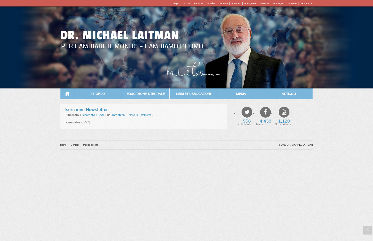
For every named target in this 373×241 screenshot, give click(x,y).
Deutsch (223, 3)
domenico (118, 115)
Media (241, 94)
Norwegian (278, 3)
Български (306, 3)
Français (236, 3)
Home (67, 93)
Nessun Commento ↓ (141, 115)
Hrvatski (292, 3)
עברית (187, 3)
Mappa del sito (90, 144)
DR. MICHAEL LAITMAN (119, 35)
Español (211, 3)
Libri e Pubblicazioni (193, 94)
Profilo (98, 94)
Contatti (75, 144)
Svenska (264, 3)
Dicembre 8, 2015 (94, 115)
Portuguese (250, 3)
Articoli (289, 94)
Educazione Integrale (146, 94)
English (176, 3)
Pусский (198, 3)
